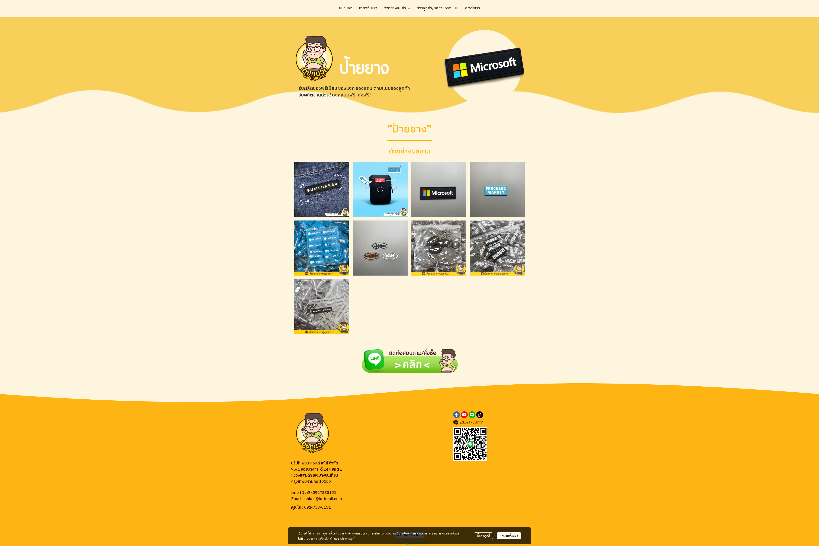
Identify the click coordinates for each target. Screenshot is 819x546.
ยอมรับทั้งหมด (509, 536)
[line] (472, 414)
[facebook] (456, 414)
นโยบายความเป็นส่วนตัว (318, 538)
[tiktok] (479, 414)
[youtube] (464, 414)
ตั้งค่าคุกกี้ (483, 536)
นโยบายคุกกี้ (347, 538)
